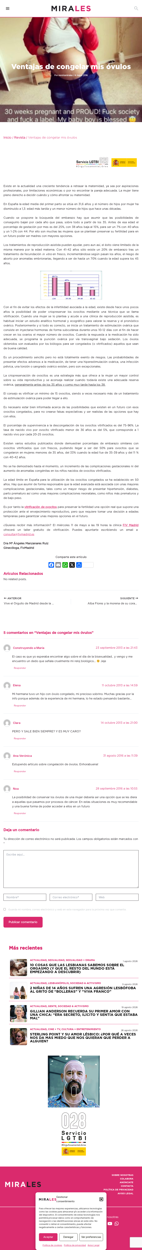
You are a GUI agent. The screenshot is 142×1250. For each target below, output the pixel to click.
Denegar (68, 1237)
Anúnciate (126, 1182)
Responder (20, 668)
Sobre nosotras (122, 1175)
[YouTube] (110, 1223)
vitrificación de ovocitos (40, 507)
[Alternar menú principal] (7, 8)
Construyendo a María (28, 648)
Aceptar (48, 1237)
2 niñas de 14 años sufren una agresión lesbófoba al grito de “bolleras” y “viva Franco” (83, 989)
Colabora (126, 1179)
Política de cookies (52, 1245)
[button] (101, 1199)
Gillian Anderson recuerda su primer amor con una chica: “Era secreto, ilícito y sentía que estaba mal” (84, 1015)
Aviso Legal (93, 1245)
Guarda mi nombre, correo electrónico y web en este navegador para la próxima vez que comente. (67, 909)
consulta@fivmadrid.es (18, 534)
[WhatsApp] (116, 1223)
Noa (16, 788)
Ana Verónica (22, 755)
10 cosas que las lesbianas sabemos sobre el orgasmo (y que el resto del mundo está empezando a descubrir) (77, 968)
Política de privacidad (75, 1245)
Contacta (127, 1186)
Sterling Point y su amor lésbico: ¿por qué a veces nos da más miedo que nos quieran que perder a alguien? (83, 1038)
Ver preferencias (91, 1237)
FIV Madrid (131, 525)
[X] (72, 565)
